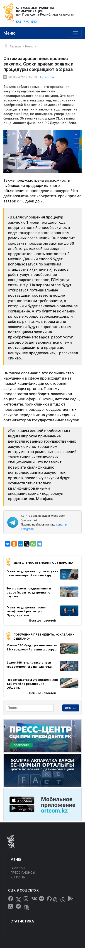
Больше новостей (42, 620)
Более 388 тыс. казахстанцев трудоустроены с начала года (29, 664)
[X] (26, 544)
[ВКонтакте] (7, 544)
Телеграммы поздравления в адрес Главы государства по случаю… (29, 592)
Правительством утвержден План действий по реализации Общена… (32, 683)
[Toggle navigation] (76, 33)
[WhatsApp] (33, 544)
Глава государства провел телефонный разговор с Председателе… (26, 611)
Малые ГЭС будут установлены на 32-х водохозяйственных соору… (32, 647)
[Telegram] (39, 544)
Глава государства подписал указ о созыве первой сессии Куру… (32, 573)
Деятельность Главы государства (43, 562)
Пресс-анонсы (22, 872)
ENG (34, 21)
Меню (9, 33)
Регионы (18, 877)
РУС (26, 21)
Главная (17, 868)
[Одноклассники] (14, 544)
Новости (47, 77)
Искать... (70, 707)
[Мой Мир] (20, 544)
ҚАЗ (18, 21)
